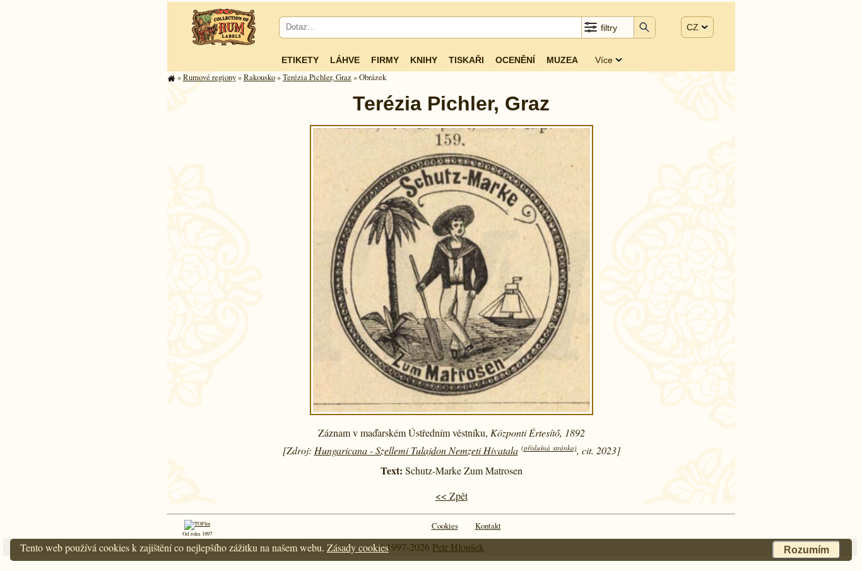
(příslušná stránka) (549, 447)
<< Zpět (451, 495)
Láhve (345, 60)
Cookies (445, 525)
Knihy (423, 60)
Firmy (385, 60)
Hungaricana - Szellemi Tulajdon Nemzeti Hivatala (416, 450)
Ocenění (515, 60)
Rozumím (806, 550)
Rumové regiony (209, 77)
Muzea (562, 60)
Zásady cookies (358, 547)
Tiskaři (466, 60)
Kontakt (488, 525)
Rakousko (259, 77)
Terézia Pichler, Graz (317, 77)
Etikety (300, 60)
